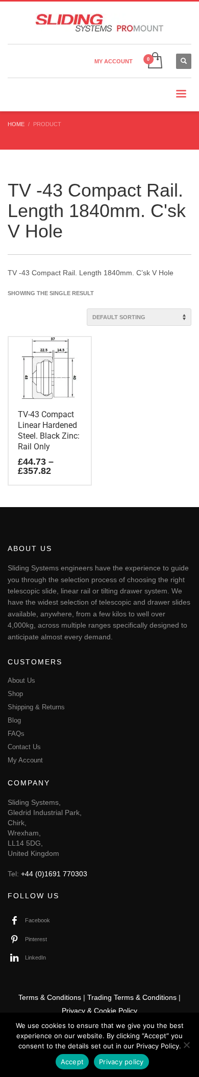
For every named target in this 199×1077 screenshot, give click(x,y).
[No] (186, 1045)
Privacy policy (121, 1062)
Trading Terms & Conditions (132, 997)
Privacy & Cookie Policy (99, 1011)
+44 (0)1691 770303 (54, 874)
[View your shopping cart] (154, 61)
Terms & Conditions (49, 997)
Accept (72, 1062)
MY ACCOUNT (113, 61)
